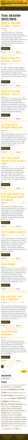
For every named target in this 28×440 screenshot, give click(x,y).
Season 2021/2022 (14, 424)
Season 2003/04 (14, 411)
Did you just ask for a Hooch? (11, 298)
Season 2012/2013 (17, 54)
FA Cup (8, 392)
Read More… (6, 48)
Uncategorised (11, 52)
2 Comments (12, 55)
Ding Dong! (8, 264)
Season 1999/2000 (11, 406)
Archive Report (4, 385)
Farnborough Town (20, 327)
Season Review (12, 426)
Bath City (23, 188)
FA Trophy (14, 392)
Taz (8, 30)
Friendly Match (18, 395)
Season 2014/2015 (15, 417)
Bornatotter (5, 387)
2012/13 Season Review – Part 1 (10, 93)
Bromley (11, 387)
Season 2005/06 (12, 413)
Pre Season (13, 401)
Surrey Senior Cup (8, 429)
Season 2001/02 (12, 408)
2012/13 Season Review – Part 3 (11, 24)
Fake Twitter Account (9, 333)
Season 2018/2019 (15, 421)
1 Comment (15, 329)
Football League (7, 395)
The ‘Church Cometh (13, 232)
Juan (2, 154)
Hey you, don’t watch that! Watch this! (13, 160)
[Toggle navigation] (3, 8)
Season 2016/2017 (15, 419)
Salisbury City (19, 228)
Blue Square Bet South (7, 190)
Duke (2, 204)
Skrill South (19, 426)
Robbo (19, 401)
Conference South (6, 290)
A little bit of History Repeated (12, 126)
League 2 (13, 398)
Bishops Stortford (10, 385)
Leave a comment (14, 122)
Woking (20, 429)
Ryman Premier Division (12, 404)
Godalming (23, 152)
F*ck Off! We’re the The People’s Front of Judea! (13, 197)
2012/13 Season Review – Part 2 (11, 59)
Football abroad (21, 392)
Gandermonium (7, 132)
